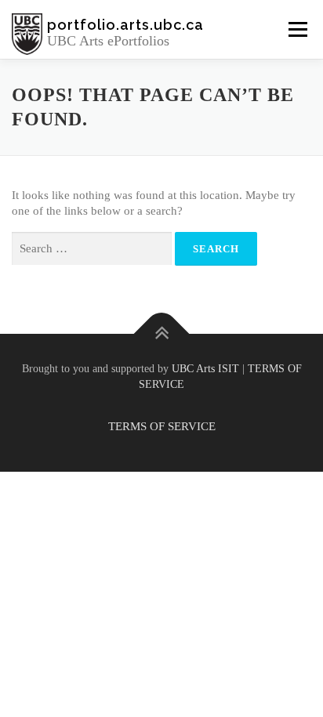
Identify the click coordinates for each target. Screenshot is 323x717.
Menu (297, 29)
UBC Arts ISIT (205, 369)
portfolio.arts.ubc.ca (125, 24)
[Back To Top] (162, 333)
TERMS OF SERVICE (162, 426)
